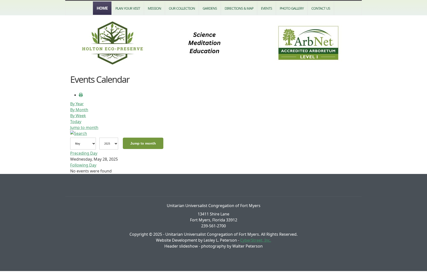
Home (102, 8)
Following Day (83, 165)
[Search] (78, 133)
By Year (77, 103)
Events (266, 8)
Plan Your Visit (127, 8)
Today (75, 121)
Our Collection (182, 8)
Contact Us (320, 8)
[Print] (81, 95)
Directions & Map (239, 8)
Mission (154, 8)
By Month (79, 109)
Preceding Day (83, 153)
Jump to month (84, 127)
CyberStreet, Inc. (255, 240)
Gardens (210, 8)
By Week (78, 115)
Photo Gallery (292, 8)
